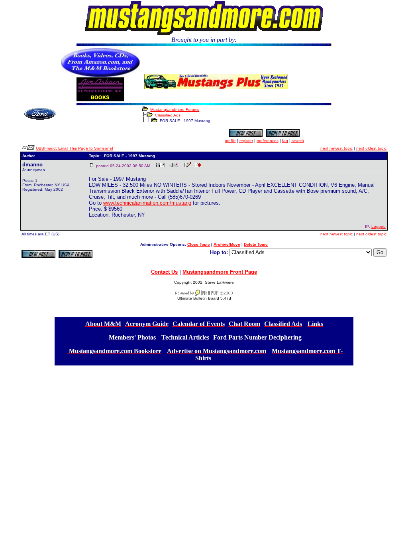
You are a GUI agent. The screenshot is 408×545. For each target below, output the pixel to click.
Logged (378, 226)
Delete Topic (256, 244)
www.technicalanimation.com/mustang (147, 203)
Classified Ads (167, 115)
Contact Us (164, 272)
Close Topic (198, 244)
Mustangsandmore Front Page (219, 272)
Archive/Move (227, 244)
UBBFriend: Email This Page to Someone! (74, 148)
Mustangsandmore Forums (174, 109)
